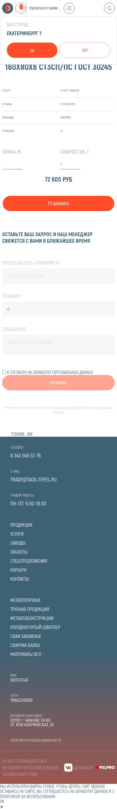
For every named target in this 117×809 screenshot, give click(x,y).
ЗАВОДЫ (18, 542)
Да (32, 50)
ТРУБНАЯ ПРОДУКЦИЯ (29, 609)
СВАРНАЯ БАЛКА (25, 645)
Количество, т (75, 152)
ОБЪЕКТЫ (18, 551)
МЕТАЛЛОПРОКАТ (25, 600)
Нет (85, 50)
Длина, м (12, 152)
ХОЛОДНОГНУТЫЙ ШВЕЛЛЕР (35, 627)
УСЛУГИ (17, 533)
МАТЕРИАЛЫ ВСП (25, 654)
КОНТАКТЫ (19, 578)
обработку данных (91, 791)
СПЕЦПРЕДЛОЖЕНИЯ (28, 560)
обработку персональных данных (63, 372)
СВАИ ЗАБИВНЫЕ (25, 636)
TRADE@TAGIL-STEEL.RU (33, 479)
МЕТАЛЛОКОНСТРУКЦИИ (32, 618)
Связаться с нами (43, 8)
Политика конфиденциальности (35, 740)
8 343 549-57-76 (25, 455)
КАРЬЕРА (18, 569)
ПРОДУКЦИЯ (21, 524)
